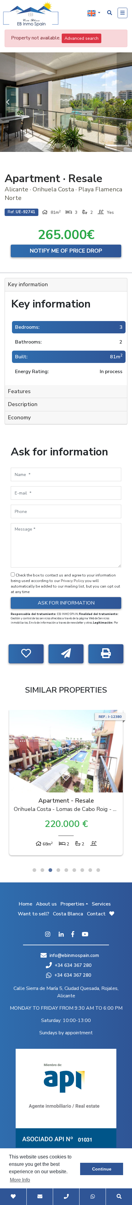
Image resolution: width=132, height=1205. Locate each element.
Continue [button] (101, 1168)
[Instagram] (47, 934)
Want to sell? (33, 913)
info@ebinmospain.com (74, 955)
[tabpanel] (66, 784)
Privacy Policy (73, 580)
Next (124, 102)
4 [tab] (58, 870)
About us (46, 904)
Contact (96, 913)
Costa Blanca (68, 913)
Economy (19, 417)
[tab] (66, 284)
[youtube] (85, 934)
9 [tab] (98, 870)
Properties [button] (72, 904)
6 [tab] (74, 870)
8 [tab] (90, 870)
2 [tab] (42, 870)
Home (25, 904)
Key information (28, 284)
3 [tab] (50, 870)
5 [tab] (66, 870)
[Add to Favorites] (26, 653)
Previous (7, 102)
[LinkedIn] (61, 934)
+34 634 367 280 (72, 965)
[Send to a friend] (66, 653)
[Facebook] (72, 934)
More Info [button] (20, 1180)
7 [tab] (82, 870)
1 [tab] (34, 870)
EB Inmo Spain (30, 14)
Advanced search (81, 38)
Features (19, 391)
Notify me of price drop (66, 250)
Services (101, 904)
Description (22, 404)
